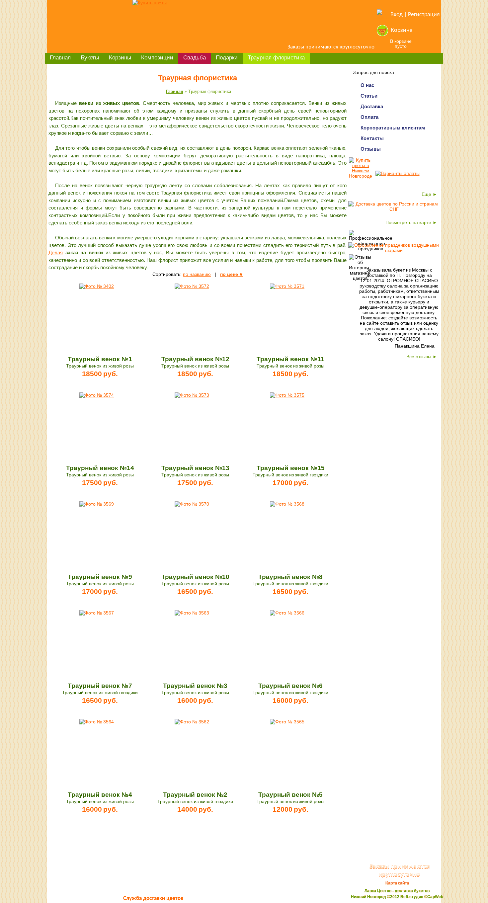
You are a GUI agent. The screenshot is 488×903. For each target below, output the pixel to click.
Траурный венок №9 (100, 576)
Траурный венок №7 (100, 685)
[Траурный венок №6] (287, 613)
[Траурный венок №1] (96, 286)
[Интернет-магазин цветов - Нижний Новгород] (149, 2)
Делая (55, 252)
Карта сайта (397, 883)
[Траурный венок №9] (96, 504)
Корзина (402, 30)
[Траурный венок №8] (287, 504)
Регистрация (424, 15)
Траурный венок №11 (290, 359)
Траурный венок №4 (100, 794)
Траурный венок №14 (100, 467)
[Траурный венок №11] (287, 286)
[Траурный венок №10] (192, 504)
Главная (174, 91)
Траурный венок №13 (195, 467)
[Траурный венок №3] (192, 613)
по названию (197, 274)
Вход (396, 15)
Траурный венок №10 (195, 576)
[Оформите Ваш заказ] (382, 30)
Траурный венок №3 (195, 685)
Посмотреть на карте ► (411, 222)
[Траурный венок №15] (287, 395)
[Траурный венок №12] (192, 286)
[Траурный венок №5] (287, 721)
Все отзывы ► (421, 356)
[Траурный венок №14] (96, 395)
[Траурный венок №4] (96, 721)
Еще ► (429, 194)
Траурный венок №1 (100, 359)
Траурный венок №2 (195, 794)
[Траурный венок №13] (192, 395)
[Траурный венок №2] (192, 721)
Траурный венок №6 (290, 685)
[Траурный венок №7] (96, 613)
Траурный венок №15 (291, 467)
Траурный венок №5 (290, 794)
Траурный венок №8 (290, 576)
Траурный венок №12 (195, 359)
